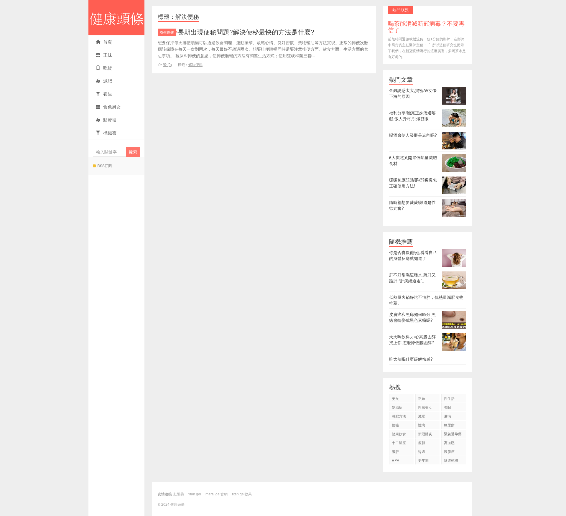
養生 (107, 93)
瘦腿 (421, 442)
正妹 (107, 55)
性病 (421, 424)
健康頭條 (116, 17)
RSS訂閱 (104, 165)
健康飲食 (399, 433)
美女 (395, 398)
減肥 (107, 81)
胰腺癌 (449, 451)
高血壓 (449, 442)
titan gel (194, 493)
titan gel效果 (242, 493)
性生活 (449, 398)
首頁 (107, 42)
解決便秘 (195, 64)
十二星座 (399, 442)
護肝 (395, 451)
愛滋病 (397, 407)
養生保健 (167, 31)
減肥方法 (399, 415)
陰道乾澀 (451, 460)
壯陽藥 (178, 493)
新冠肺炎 (425, 433)
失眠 (447, 407)
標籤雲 (109, 132)
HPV (395, 460)
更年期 (423, 460)
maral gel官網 (216, 493)
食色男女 (112, 106)
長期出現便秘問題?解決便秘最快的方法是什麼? (245, 31)
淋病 (447, 415)
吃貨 (107, 68)
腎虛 (421, 451)
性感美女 (425, 407)
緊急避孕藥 (453, 433)
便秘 (395, 424)
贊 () (167, 64)
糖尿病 (449, 424)
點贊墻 (109, 119)
